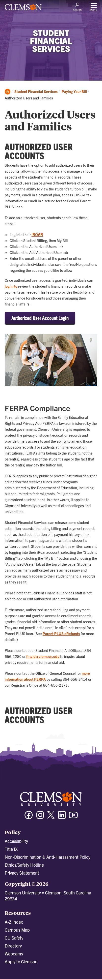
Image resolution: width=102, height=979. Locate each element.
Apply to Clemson (21, 961)
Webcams (14, 953)
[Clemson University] (23, 8)
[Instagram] (40, 817)
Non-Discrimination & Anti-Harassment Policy (47, 857)
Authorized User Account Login (40, 318)
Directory (13, 945)
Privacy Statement (22, 873)
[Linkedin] (61, 817)
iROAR (37, 234)
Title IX (11, 849)
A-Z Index (14, 922)
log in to (11, 286)
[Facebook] (28, 817)
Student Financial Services (36, 91)
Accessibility (16, 841)
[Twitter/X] (51, 817)
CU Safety (14, 938)
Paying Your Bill (74, 91)
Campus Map (17, 930)
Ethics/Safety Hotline (24, 865)
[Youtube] (73, 817)
